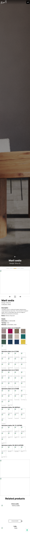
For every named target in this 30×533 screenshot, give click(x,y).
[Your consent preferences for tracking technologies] (27, 530)
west (15, 257)
